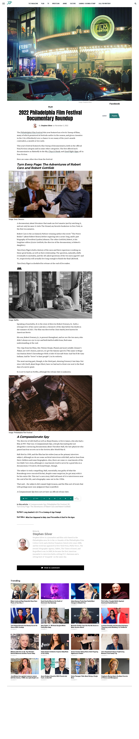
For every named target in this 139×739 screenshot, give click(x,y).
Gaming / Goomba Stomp (87, 3)
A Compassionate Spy (37, 504)
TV (48, 3)
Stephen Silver (46, 126)
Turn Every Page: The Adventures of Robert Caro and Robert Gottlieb (44, 507)
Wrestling (56, 3)
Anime (65, 3)
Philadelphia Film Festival (31, 132)
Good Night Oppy (71, 151)
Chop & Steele (54, 151)
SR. (68, 504)
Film (42, 3)
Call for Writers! (105, 3)
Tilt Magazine (33, 3)
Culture (73, 3)
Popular (114, 116)
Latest (104, 116)
